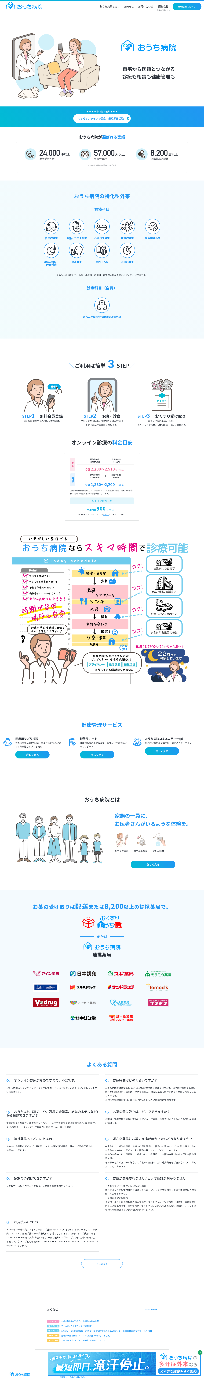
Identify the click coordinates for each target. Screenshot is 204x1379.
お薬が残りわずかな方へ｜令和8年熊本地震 (80, 1321)
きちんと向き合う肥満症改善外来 (102, 317)
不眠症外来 (127, 262)
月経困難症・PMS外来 (51, 263)
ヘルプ (106, 514)
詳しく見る (32, 755)
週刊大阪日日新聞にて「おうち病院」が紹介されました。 (86, 1336)
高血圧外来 (102, 262)
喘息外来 (77, 262)
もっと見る (102, 1263)
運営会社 (163, 8)
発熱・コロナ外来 (76, 238)
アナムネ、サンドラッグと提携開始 (76, 1326)
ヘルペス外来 (102, 238)
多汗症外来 (51, 238)
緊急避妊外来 (152, 238)
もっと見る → (151, 1309)
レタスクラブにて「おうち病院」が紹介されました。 (84, 1340)
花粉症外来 (127, 238)
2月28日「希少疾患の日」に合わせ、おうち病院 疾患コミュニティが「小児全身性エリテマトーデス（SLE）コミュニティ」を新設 (107, 1331)
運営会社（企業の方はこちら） (73, 1377)
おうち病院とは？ (110, 6)
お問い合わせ (145, 6)
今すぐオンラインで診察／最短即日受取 (101, 118)
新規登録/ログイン (187, 6)
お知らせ (129, 6)
